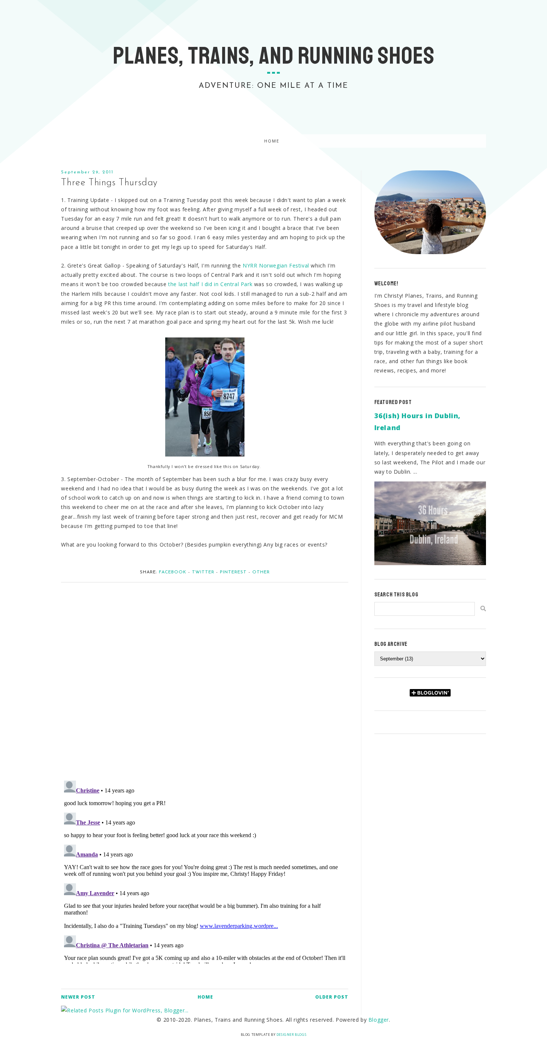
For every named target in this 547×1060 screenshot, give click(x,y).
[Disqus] (204, 678)
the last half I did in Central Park (210, 284)
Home (271, 141)
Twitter (203, 572)
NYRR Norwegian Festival (276, 265)
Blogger (378, 1019)
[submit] (483, 608)
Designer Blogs (291, 1034)
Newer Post (78, 997)
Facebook (172, 572)
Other (261, 572)
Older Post (331, 997)
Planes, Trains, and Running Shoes (274, 56)
